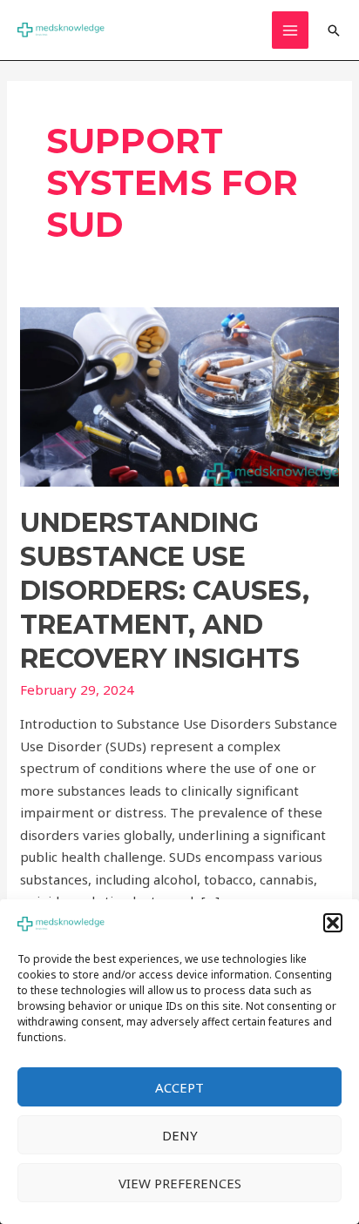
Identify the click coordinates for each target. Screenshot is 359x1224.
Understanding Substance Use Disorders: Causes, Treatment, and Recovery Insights (164, 591)
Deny (180, 1135)
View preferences (180, 1183)
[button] (333, 922)
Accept (179, 1087)
